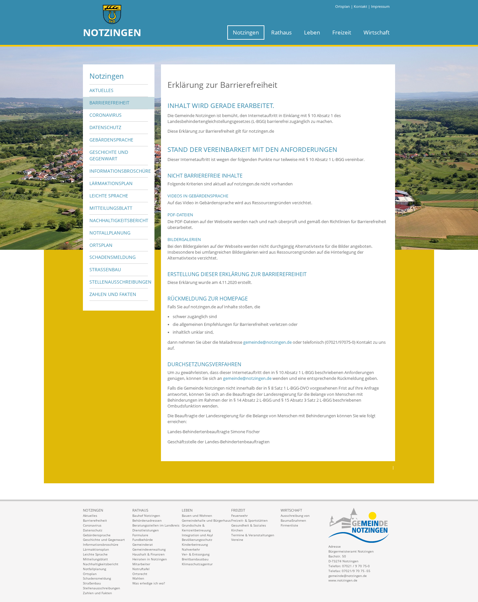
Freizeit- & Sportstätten (249, 520)
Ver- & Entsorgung (195, 554)
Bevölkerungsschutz (197, 539)
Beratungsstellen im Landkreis (155, 525)
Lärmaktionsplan (111, 183)
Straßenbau (105, 269)
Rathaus (281, 32)
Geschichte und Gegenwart (108, 155)
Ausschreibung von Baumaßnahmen (295, 518)
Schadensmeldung (112, 257)
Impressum (380, 6)
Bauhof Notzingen (146, 515)
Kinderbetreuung (195, 544)
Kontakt (360, 6)
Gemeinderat (142, 544)
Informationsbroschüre (118, 171)
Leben (312, 32)
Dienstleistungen (145, 530)
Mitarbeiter (141, 564)
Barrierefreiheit (109, 103)
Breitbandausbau (195, 559)
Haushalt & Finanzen (148, 554)
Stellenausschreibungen (118, 282)
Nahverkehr (191, 549)
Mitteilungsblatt (110, 208)
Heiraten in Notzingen (149, 559)
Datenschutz (105, 127)
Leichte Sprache (108, 196)
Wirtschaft (377, 32)
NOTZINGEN (112, 32)
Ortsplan (342, 6)
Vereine (237, 539)
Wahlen (138, 578)
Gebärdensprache (111, 140)
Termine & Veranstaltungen (252, 535)
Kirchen (237, 530)
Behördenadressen (147, 520)
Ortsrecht (139, 573)
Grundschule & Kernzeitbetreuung (196, 527)
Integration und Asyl (197, 535)
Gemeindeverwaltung (149, 549)
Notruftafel (141, 569)
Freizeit (341, 32)
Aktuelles (101, 90)
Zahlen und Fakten (112, 294)
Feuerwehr (239, 515)
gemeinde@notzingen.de (267, 342)
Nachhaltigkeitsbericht (118, 220)
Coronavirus (105, 115)
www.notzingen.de (342, 580)
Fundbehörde (142, 539)
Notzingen (246, 32)
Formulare (140, 535)
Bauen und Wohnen (197, 515)
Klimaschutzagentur (197, 564)
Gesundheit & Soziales (248, 525)
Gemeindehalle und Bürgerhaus (206, 520)
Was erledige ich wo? (148, 583)
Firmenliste (289, 525)
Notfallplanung (109, 233)
